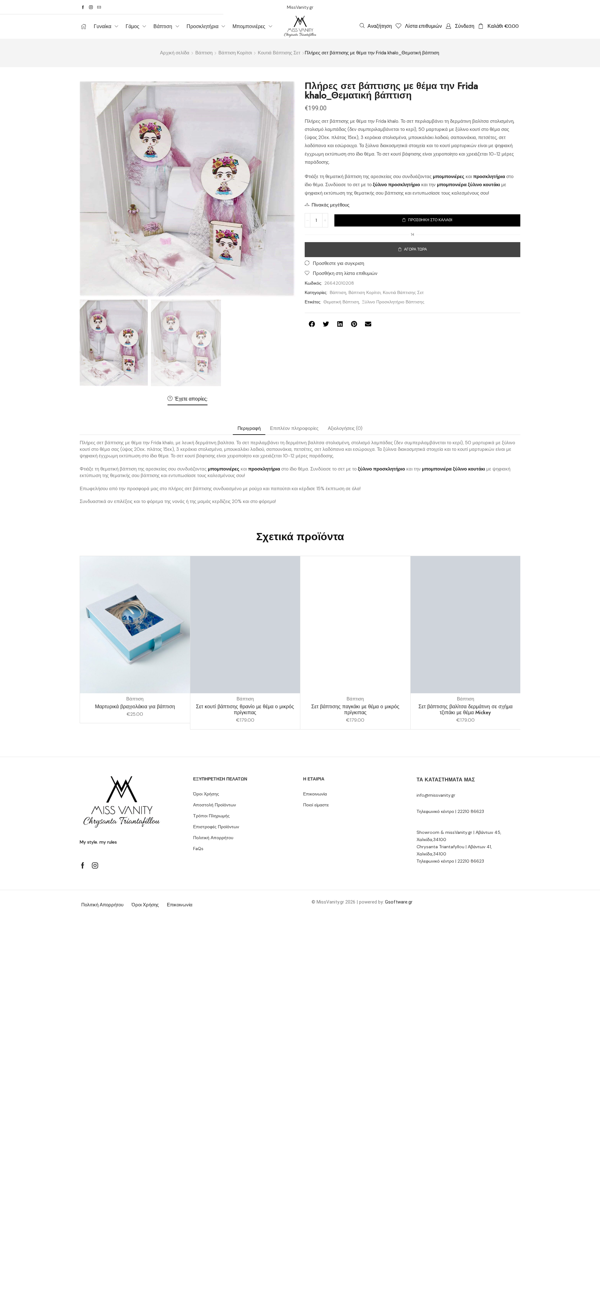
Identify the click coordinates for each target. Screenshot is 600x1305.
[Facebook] (83, 7)
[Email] (99, 7)
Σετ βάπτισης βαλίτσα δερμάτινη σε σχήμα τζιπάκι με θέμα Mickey (465, 709)
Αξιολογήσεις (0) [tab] (345, 428)
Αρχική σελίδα (174, 53)
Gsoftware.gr (398, 902)
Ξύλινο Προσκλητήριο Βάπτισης (393, 302)
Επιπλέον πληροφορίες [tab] (294, 428)
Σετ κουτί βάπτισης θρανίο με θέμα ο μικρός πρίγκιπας (245, 709)
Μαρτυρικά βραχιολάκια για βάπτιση (135, 706)
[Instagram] (91, 7)
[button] (376, 26)
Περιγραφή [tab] (249, 428)
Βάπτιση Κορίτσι (235, 53)
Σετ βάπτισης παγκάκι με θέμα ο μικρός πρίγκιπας (355, 709)
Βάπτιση (203, 53)
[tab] (249, 428)
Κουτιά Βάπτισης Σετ (279, 53)
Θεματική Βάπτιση (341, 302)
